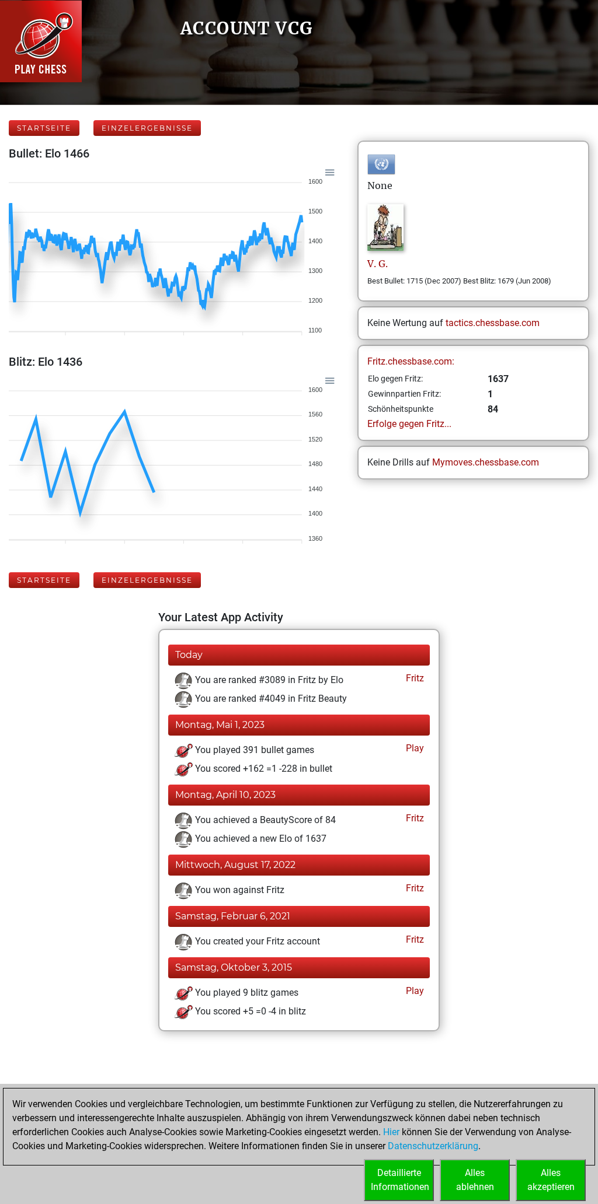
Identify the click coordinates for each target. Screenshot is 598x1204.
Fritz (414, 678)
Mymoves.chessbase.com (485, 462)
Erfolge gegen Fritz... (409, 423)
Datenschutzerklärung (433, 1146)
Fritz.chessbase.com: (410, 361)
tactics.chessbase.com (493, 322)
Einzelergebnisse (147, 128)
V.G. (377, 264)
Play (414, 748)
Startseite (44, 128)
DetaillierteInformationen (400, 1179)
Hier (391, 1132)
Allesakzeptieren (551, 1179)
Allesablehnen (475, 1179)
